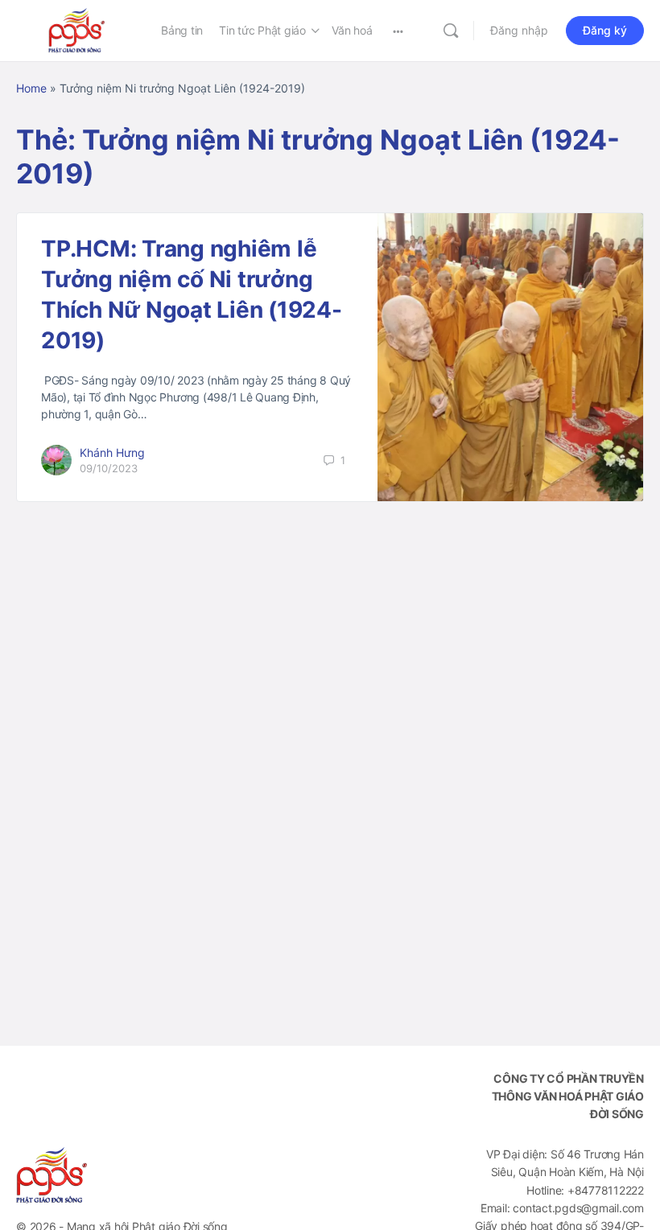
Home (31, 88)
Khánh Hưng (112, 452)
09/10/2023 (109, 468)
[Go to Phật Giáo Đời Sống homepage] (76, 29)
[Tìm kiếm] (451, 30)
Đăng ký (605, 30)
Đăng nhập (519, 30)
